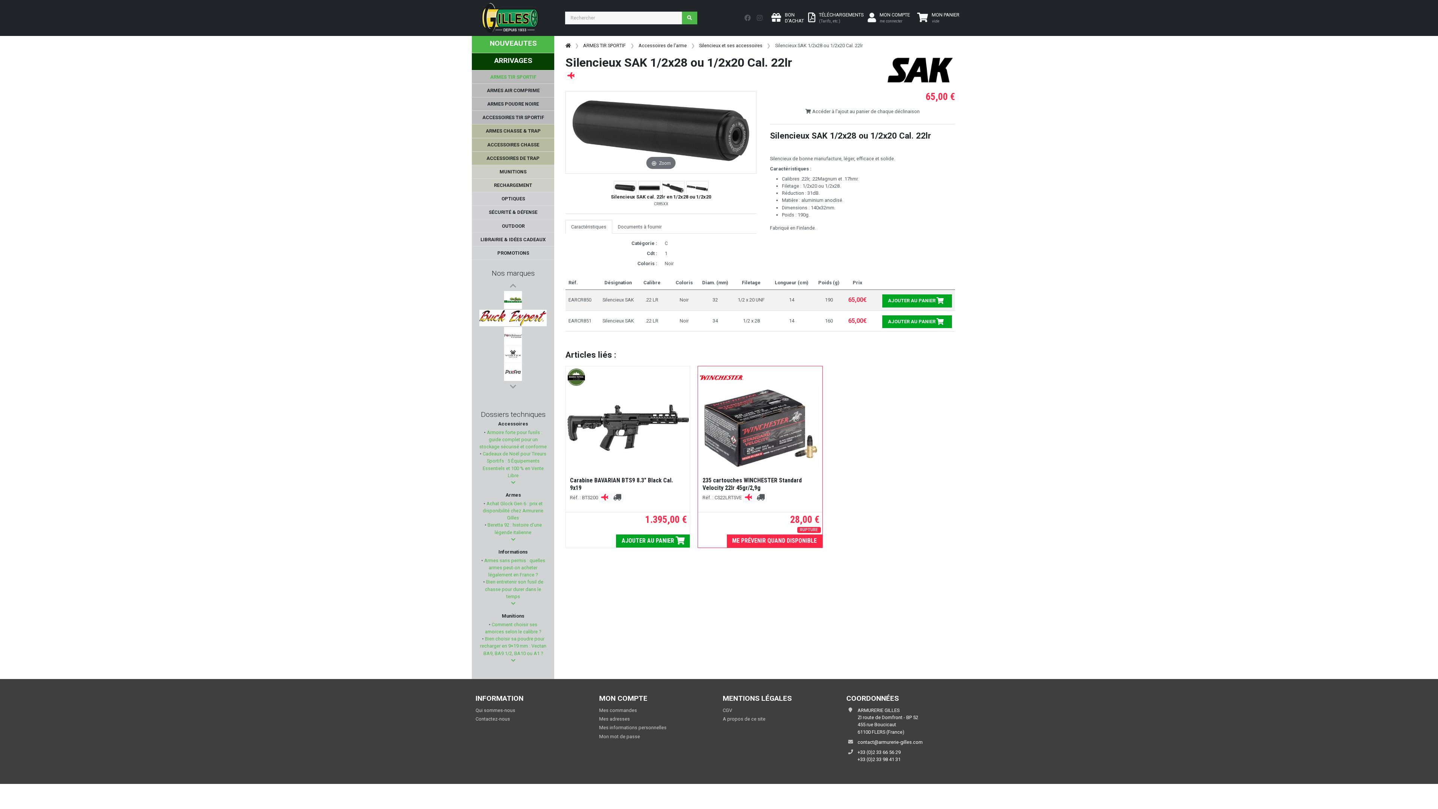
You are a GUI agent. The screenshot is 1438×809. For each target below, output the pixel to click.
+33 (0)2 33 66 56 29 (879, 752)
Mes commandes (618, 710)
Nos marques (513, 273)
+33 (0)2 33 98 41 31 (879, 759)
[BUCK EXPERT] (513, 318)
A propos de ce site (744, 719)
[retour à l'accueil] (568, 45)
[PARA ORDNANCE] (513, 336)
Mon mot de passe (619, 736)
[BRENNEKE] (513, 300)
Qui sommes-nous (495, 710)
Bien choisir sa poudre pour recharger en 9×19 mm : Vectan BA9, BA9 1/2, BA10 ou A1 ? (513, 646)
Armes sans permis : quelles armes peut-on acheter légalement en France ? (514, 568)
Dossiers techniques (513, 414)
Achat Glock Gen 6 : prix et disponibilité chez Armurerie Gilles (513, 511)
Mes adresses (614, 719)
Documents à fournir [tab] (640, 227)
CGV (727, 710)
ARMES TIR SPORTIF (604, 45)
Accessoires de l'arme (662, 45)
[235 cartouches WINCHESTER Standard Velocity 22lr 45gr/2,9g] (760, 428)
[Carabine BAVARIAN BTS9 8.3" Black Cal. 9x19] (628, 427)
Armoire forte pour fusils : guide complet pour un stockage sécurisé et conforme (513, 439)
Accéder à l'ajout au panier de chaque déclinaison (865, 111)
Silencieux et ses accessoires (730, 45)
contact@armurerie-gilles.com (890, 742)
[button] (513, 482)
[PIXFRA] (513, 372)
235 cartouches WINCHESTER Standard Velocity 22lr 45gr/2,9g (752, 484)
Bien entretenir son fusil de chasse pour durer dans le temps (514, 589)
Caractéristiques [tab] (588, 227)
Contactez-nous (493, 719)
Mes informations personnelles (633, 727)
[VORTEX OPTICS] (513, 354)
